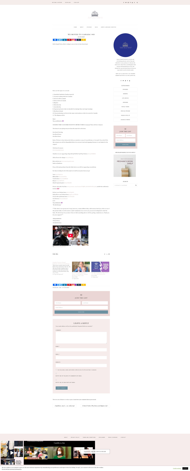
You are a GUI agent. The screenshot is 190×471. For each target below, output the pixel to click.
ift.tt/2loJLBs (71, 196)
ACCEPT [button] (185, 468)
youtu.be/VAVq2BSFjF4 (60, 246)
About (66, 437)
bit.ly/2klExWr (68, 183)
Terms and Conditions (89, 437)
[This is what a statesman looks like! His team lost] (12, 453)
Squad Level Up (125, 115)
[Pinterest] (69, 40)
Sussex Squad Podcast (95, 15)
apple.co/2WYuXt (73, 194)
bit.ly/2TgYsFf (70, 192)
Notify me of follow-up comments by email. (69, 376)
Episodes (66, 287)
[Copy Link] (83, 40)
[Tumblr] (79, 40)
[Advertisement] (81, 57)
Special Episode (125, 111)
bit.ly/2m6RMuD (64, 178)
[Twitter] (60, 40)
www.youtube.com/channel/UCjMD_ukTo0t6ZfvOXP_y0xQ (82, 186)
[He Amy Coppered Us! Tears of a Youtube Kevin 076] (100, 267)
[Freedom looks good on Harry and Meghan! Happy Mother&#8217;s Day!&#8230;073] (81, 267)
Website (58, 362)
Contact (123, 437)
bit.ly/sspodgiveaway (58, 150)
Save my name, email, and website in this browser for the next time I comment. (77, 370)
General (125, 93)
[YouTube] (129, 80)
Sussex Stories (125, 119)
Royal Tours (125, 106)
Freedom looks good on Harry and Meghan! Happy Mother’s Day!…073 (80, 274)
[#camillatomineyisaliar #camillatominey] (36, 453)
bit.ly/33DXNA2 (92, 154)
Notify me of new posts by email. (65, 382)
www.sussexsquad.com (67, 161)
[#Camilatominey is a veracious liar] (59, 453)
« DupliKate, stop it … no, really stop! (64, 406)
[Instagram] (74, 40)
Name (58, 346)
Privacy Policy (75, 437)
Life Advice (125, 98)
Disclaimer (102, 437)
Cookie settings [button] (177, 468)
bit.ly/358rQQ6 (69, 157)
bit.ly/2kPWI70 (60, 180)
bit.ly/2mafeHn (63, 176)
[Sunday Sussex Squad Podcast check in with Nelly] (62, 268)
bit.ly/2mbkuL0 (64, 198)
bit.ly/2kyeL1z (59, 174)
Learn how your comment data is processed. (84, 399)
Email (58, 354)
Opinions (125, 102)
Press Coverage (112, 437)
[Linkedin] (64, 40)
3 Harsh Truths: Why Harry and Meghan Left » (95, 406)
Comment (58, 330)
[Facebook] (55, 40)
